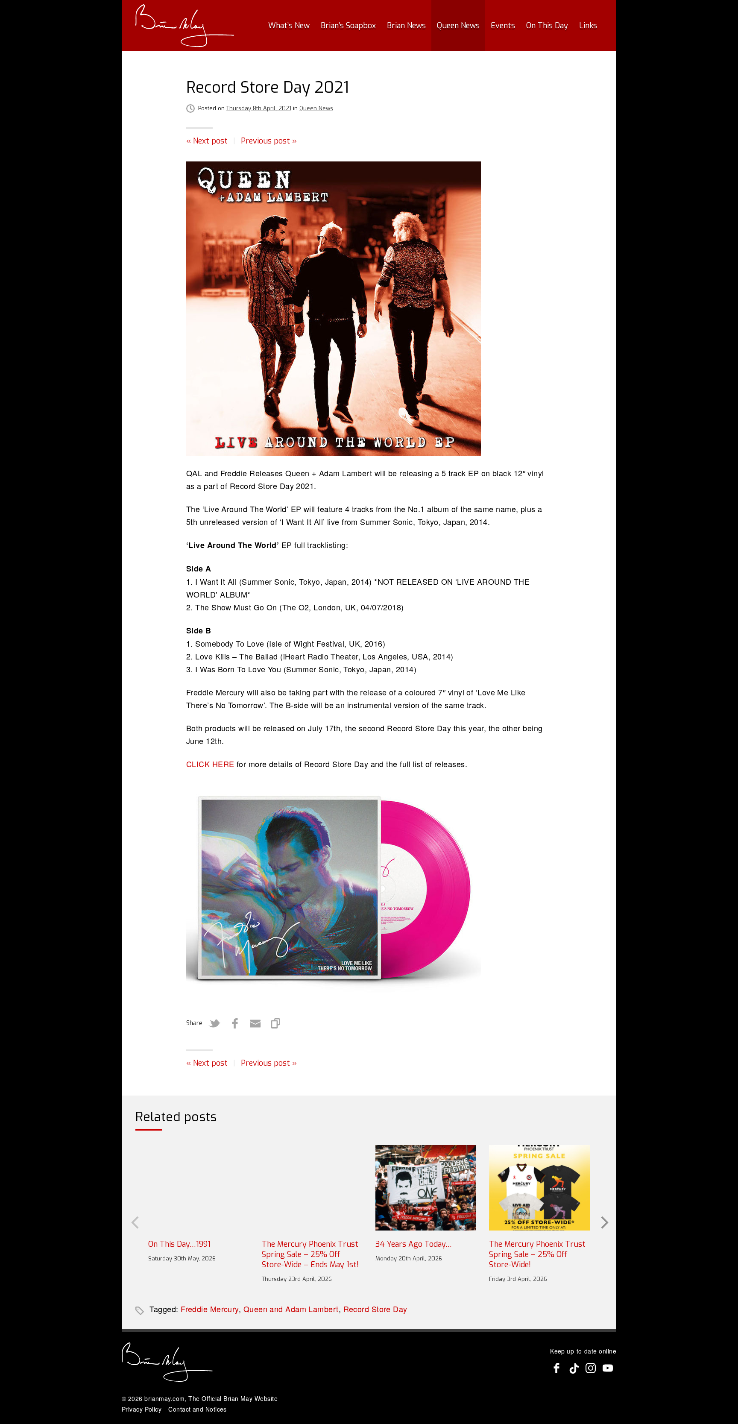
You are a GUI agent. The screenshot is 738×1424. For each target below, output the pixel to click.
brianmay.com (164, 1398)
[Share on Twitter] (214, 1023)
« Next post (207, 141)
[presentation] (134, 1221)
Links (588, 26)
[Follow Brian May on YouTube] (607, 1368)
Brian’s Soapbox (348, 26)
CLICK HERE (210, 763)
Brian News (406, 26)
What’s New (289, 26)
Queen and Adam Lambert (291, 1308)
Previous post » (269, 141)
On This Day (547, 26)
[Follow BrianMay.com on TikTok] (573, 1368)
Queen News (458, 26)
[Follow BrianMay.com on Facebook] (556, 1368)
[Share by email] (255, 1023)
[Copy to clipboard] (275, 1023)
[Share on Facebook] (234, 1023)
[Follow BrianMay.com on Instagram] (590, 1368)
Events (503, 26)
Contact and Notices (197, 1409)
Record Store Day (375, 1308)
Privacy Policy (141, 1409)
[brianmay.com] (184, 25)
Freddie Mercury (210, 1308)
